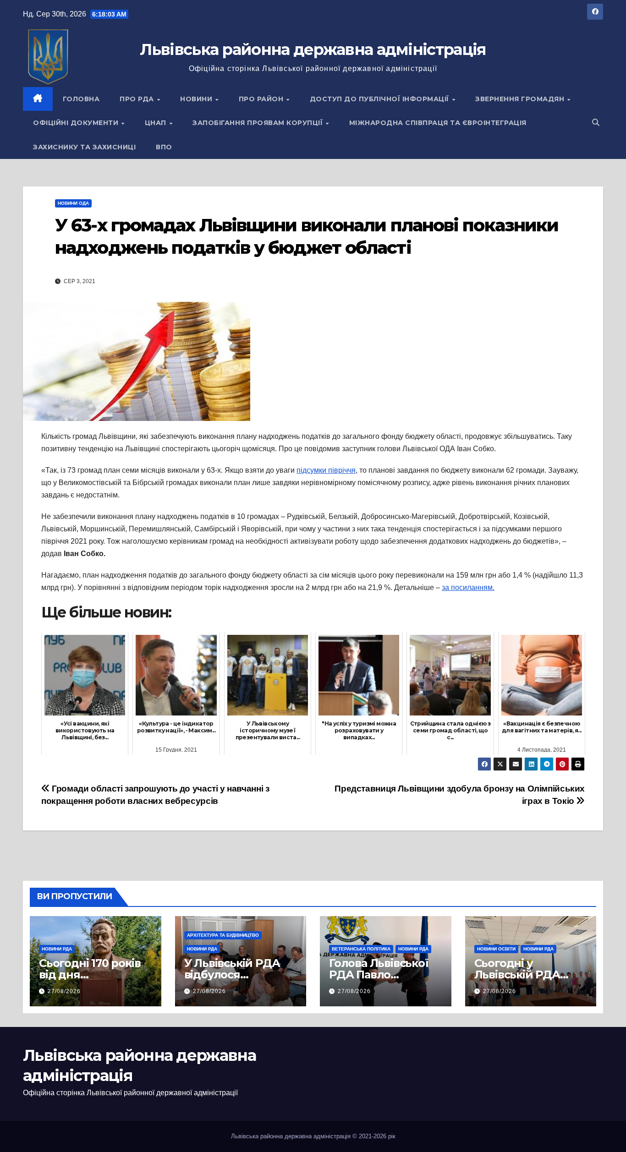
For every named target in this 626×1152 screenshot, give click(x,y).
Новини (197, 99)
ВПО (164, 147)
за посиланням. (468, 587)
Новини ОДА (73, 203)
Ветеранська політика (361, 948)
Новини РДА (57, 948)
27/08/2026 (64, 991)
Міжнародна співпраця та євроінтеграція (438, 123)
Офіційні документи (77, 123)
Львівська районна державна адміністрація (313, 49)
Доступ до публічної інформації (380, 99)
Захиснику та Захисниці (84, 147)
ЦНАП (157, 123)
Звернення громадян (520, 99)
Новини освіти (496, 948)
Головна (81, 99)
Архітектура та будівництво (223, 935)
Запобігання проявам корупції (258, 123)
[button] (595, 122)
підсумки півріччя (326, 470)
